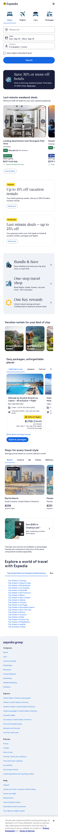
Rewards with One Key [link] (11, 728)
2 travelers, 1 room (18, 46)
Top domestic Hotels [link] (16, 626)
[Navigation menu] (53, 4)
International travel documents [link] (14, 806)
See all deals (10, 171)
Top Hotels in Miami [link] (16, 595)
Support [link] (6, 785)
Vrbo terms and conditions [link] (13, 761)
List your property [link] (9, 661)
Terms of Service (27, 831)
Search (29, 60)
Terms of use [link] (7, 752)
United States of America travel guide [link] (17, 698)
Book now (12, 206)
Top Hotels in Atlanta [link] (16, 600)
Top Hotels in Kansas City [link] (18, 619)
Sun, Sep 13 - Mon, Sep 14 (21, 38)
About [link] (5, 652)
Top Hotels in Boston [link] (16, 612)
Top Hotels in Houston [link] (17, 614)
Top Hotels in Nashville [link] (17, 590)
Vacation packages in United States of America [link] (20, 711)
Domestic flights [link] (9, 715)
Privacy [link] (5, 744)
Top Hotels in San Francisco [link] (19, 592)
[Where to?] (29, 29)
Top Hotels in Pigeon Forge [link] (19, 583)
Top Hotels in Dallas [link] (16, 617)
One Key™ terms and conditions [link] (14, 757)
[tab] (9, 15)
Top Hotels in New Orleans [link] (19, 597)
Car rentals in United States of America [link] (17, 720)
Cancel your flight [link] (9, 794)
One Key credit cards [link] (11, 732)
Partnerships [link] (7, 665)
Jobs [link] (5, 657)
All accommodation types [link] (12, 724)
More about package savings (18, 434)
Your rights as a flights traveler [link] (14, 811)
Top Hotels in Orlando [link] (17, 602)
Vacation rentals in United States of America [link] (19, 707)
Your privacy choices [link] (10, 769)
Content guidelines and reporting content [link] (18, 774)
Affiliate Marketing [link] (10, 683)
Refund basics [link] (8, 798)
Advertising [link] (7, 678)
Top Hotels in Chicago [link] (17, 580)
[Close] (54, 821)
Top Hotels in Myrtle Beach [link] (19, 585)
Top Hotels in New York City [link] (19, 609)
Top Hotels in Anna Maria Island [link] (21, 607)
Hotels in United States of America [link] (15, 702)
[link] (43, 108)
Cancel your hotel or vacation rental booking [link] (19, 789)
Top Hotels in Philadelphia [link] (19, 622)
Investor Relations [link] (9, 674)
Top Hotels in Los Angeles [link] (18, 588)
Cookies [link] (6, 748)
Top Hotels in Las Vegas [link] (18, 605)
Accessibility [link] (7, 765)
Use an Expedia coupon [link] (12, 802)
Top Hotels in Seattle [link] (16, 624)
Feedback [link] (7, 687)
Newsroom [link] (7, 670)
